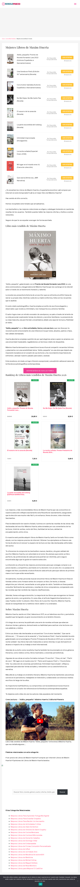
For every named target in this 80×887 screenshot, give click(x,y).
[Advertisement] (40, 22)
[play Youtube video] (40, 721)
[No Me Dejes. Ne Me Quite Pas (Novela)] (58, 394)
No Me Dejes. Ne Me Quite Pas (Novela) (57, 408)
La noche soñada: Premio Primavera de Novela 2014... (57, 451)
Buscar (62, 792)
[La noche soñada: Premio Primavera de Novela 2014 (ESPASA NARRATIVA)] (58, 436)
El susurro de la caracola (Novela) (19, 450)
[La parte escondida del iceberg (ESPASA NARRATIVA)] (22, 478)
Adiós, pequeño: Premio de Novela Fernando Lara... (20, 409)
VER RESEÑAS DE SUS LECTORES (40, 371)
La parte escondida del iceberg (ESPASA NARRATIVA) (18, 493)
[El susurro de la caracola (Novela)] (22, 436)
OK (40, 884)
